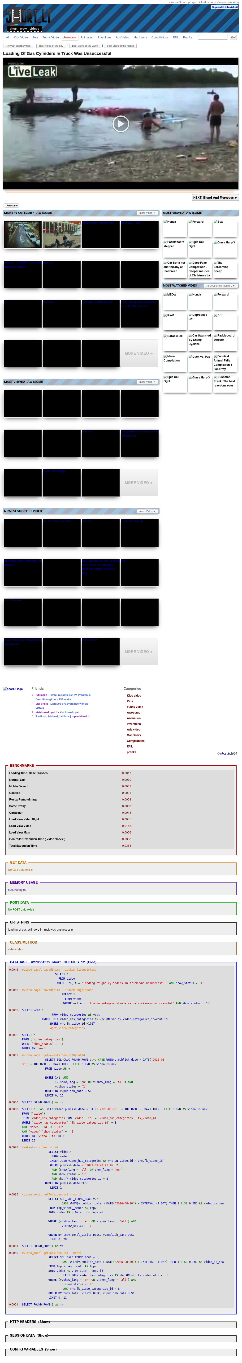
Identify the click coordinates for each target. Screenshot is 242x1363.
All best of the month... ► (221, 285)
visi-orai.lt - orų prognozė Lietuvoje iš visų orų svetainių (204, 2)
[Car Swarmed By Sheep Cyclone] (200, 340)
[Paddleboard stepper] (175, 245)
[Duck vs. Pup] (199, 357)
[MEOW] (170, 295)
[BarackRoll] (173, 336)
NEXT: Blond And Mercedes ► (215, 197)
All (7, 37)
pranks (187, 37)
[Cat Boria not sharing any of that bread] (175, 268)
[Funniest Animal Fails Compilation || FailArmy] (225, 363)
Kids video (21, 37)
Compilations (160, 37)
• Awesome (11, 205)
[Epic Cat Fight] (200, 245)
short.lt (225, 753)
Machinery (140, 37)
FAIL (176, 37)
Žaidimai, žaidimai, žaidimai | (62, 716)
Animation (87, 37)
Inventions (104, 37)
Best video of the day (51, 45)
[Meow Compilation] (175, 359)
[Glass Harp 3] (224, 243)
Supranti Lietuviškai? (225, 7)
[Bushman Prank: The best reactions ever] (225, 382)
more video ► (147, 212)
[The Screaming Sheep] (225, 268)
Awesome (69, 37)
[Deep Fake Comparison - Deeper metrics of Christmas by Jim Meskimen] (200, 272)
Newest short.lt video (18, 45)
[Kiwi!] (169, 316)
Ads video (122, 37)
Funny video (51, 37)
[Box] (218, 222)
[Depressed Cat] (200, 318)
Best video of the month (120, 45)
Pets (35, 37)
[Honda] (170, 222)
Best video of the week (85, 45)
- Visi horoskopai (57, 712)
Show (44, 1321)
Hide (91, 962)
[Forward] (196, 222)
